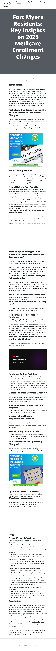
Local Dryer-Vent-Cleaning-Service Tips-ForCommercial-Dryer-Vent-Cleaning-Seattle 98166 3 (27, 3)
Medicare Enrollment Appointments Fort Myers (25, 261)
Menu (5, 6)
